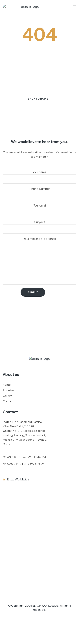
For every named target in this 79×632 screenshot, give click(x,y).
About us (8, 390)
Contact (8, 401)
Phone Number (39, 189)
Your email (39, 205)
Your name (39, 172)
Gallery (7, 395)
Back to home (38, 98)
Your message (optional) (39, 239)
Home (7, 384)
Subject (39, 222)
